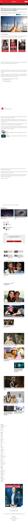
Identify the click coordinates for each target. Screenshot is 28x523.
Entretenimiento (3, 450)
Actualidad (2, 467)
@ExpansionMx (6, 34)
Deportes (2, 451)
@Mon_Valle (8, 229)
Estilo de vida (2, 447)
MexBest (2, 477)
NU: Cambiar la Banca (14, 507)
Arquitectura (2, 457)
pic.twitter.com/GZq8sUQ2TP (6, 79)
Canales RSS (14, 519)
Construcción (2, 455)
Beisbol (2, 472)
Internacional (15, 4)
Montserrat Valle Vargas (9, 227)
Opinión (2, 436)
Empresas (7, 4)
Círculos (2, 440)
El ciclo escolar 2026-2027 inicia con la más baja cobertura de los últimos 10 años (16, 133)
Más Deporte (2, 474)
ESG (23, 4)
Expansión (7, 223)
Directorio (14, 520)
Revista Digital (26, 1)
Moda (1, 441)
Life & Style (2, 449)
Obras (22, 4)
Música (2, 452)
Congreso (2, 434)
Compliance (14, 517)
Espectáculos (2, 439)
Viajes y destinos (3, 479)
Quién (1, 438)
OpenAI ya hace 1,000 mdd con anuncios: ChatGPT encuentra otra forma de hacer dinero (16, 136)
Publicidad (14, 516)
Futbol (1, 471)
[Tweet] (16, 14)
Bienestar (2, 480)
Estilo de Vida (2, 481)
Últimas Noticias (4, 4)
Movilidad (2, 462)
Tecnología (19, 4)
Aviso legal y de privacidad (13, 518)
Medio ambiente (3, 460)
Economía (12, 4)
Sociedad (2, 437)
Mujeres (26, 4)
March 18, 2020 (9, 81)
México (7, 131)
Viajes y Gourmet (3, 453)
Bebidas (2, 478)
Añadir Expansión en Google (24, 14)
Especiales (2, 469)
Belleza (2, 446)
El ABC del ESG (3, 464)
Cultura (2, 443)
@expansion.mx (14, 511)
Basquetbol (2, 473)
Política (10, 4)
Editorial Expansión (8, 228)
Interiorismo (2, 458)
